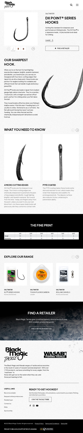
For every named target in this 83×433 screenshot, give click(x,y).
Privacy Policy (39, 423)
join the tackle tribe (40, 399)
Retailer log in (8, 400)
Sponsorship (8, 411)
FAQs (6, 407)
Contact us (7, 403)
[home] (9, 5)
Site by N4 (64, 423)
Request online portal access (13, 396)
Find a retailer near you (41, 329)
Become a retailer (10, 393)
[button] (77, 5)
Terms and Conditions (52, 423)
